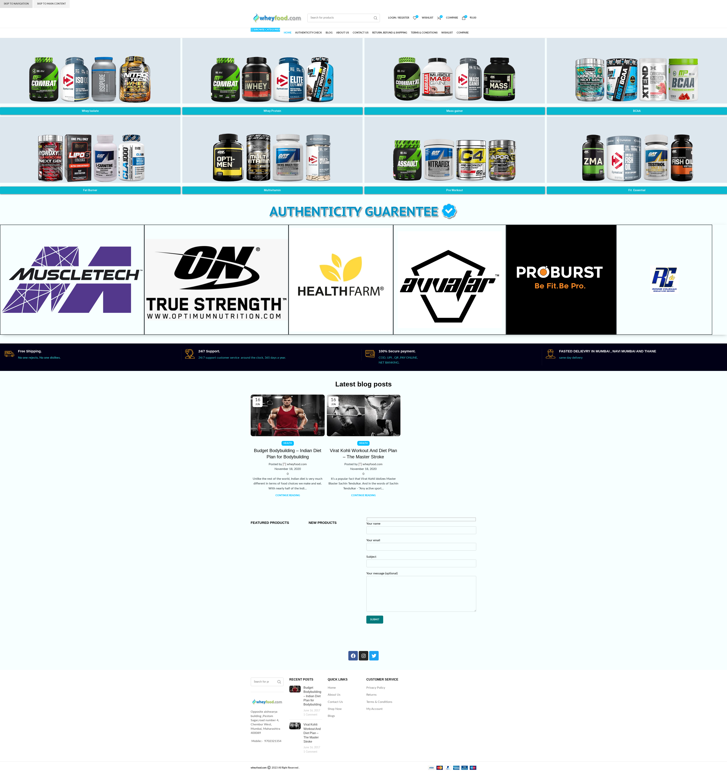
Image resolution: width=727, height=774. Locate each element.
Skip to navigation (16, 4)
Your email (373, 540)
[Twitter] (374, 655)
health (287, 443)
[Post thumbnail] (295, 701)
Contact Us (335, 701)
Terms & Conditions (379, 701)
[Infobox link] (93, 354)
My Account (374, 708)
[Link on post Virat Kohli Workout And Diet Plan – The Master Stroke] (364, 415)
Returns (371, 694)
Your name (373, 523)
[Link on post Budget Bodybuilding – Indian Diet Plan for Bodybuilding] (288, 415)
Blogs (331, 715)
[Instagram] (363, 655)
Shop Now (335, 708)
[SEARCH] (375, 18)
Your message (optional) (382, 573)
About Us (334, 694)
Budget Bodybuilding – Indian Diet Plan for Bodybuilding (312, 696)
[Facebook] (353, 655)
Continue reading (287, 495)
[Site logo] (277, 17)
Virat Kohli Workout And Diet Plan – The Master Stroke (312, 733)
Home (332, 687)
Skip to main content (51, 4)
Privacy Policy (375, 687)
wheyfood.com (297, 464)
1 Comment (310, 714)
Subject (371, 556)
